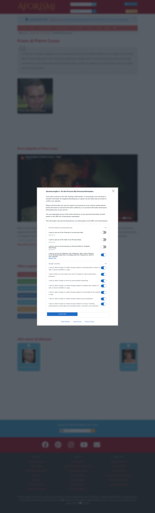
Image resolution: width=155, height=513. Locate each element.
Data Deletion (65, 321)
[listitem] (77, 228)
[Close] (114, 192)
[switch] (103, 232)
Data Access (77, 321)
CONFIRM (62, 314)
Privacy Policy (89, 321)
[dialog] (77, 256)
